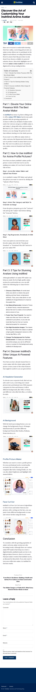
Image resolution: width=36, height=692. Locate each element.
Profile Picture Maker (14, 94)
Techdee (7, 688)
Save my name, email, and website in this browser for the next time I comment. (17, 652)
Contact (11, 686)
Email (5, 635)
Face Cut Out (11, 96)
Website (5, 643)
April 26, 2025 (13, 20)
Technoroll (3, 686)
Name (5, 628)
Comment (5, 607)
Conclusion (8, 98)
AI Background (12, 92)
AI (5, 7)
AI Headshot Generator (14, 90)
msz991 (5, 20)
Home (2, 7)
